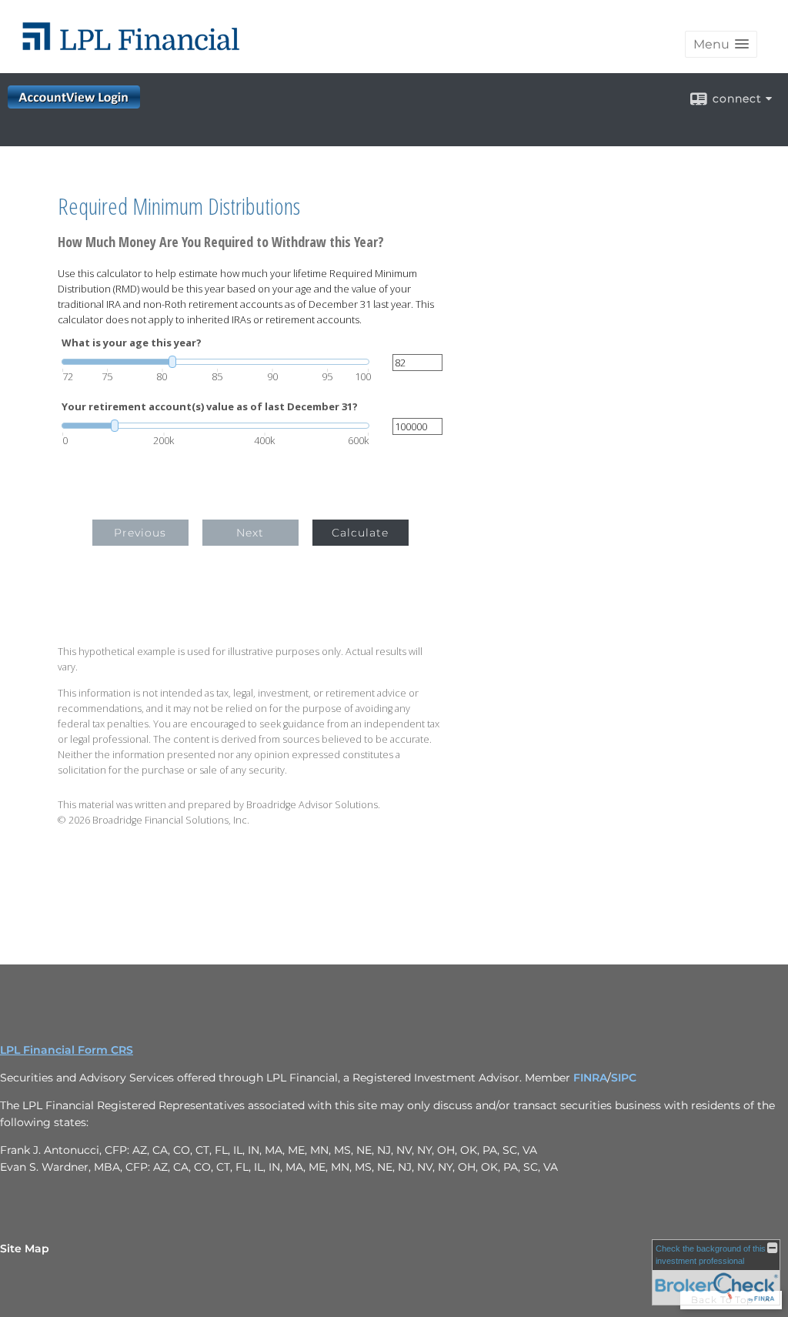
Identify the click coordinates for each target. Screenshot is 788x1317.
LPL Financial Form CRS (66, 1050)
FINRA (590, 1078)
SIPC (623, 1078)
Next (250, 533)
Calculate (360, 533)
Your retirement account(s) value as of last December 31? (210, 407)
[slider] (215, 362)
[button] (721, 44)
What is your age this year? (132, 343)
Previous (140, 533)
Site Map (24, 1248)
